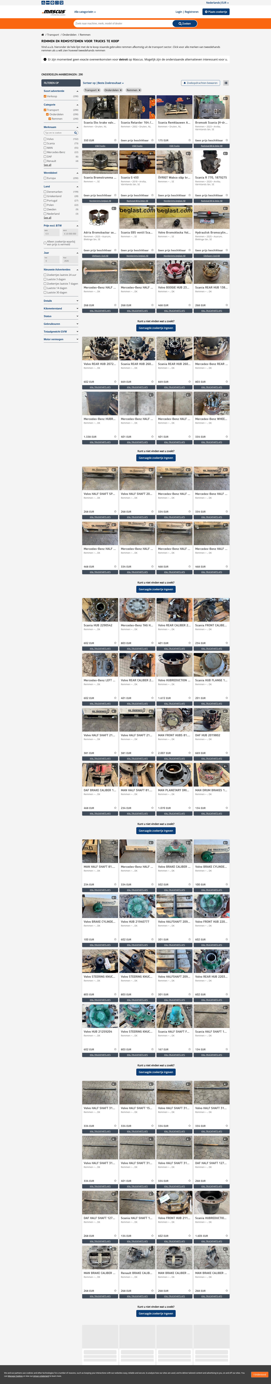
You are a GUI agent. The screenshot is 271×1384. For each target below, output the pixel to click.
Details (48, 301)
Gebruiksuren (52, 324)
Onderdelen (69, 34)
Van (46, 258)
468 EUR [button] (163, 305)
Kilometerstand (53, 308)
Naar (64, 258)
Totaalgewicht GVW (55, 331)
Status (47, 316)
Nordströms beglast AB (100, 200)
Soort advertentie (54, 91)
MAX (65, 230)
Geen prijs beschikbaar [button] (135, 140)
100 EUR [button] (200, 884)
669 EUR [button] (126, 382)
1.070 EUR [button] (164, 808)
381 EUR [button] (89, 753)
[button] (61, 83)
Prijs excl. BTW (53, 225)
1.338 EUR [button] (90, 437)
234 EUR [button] (200, 643)
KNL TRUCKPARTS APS (100, 310)
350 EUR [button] (89, 140)
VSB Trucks (100, 145)
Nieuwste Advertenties (57, 269)
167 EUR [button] (163, 1049)
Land (47, 186)
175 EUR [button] (163, 140)
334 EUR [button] (200, 437)
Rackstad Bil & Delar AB (211, 145)
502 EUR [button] (163, 884)
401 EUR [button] (126, 437)
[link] (100, 107)
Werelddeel (50, 173)
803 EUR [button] (200, 382)
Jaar (46, 252)
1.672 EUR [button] (164, 698)
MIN (46, 230)
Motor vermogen (53, 339)
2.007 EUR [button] (164, 753)
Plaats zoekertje (217, 12)
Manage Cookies (15, 1376)
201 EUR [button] (200, 698)
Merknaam (50, 127)
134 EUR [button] (200, 808)
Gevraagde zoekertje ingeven (156, 328)
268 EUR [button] (89, 305)
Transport (53, 34)
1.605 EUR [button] (201, 1236)
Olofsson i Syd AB (100, 255)
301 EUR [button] (163, 939)
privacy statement (41, 1376)
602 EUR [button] (89, 382)
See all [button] (47, 165)
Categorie (49, 104)
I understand (259, 1374)
